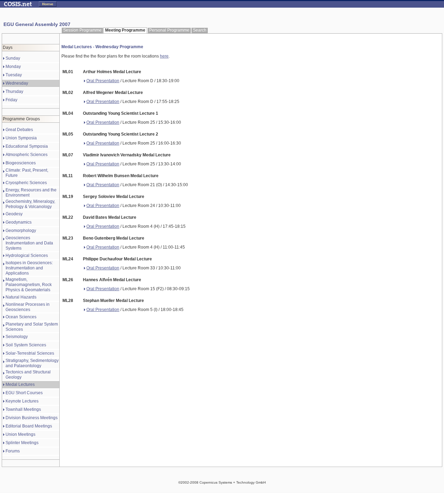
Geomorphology (21, 230)
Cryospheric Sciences (26, 182)
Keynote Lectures (22, 401)
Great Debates (19, 129)
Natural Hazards (21, 297)
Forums (13, 451)
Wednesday (17, 83)
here (164, 56)
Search (199, 30)
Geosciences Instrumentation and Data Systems (29, 243)
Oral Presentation (102, 80)
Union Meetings (20, 434)
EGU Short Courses (24, 392)
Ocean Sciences (21, 316)
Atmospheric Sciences (27, 154)
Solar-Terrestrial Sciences (30, 353)
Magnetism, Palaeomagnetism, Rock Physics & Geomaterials (29, 284)
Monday (13, 66)
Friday (11, 99)
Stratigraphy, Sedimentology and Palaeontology (32, 363)
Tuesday (14, 74)
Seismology (17, 336)
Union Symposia (21, 138)
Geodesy (14, 213)
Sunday (13, 58)
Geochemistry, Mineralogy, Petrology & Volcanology (30, 204)
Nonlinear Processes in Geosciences (28, 307)
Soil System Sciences (26, 345)
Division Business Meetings (32, 417)
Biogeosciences (21, 163)
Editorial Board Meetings (29, 426)
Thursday (14, 91)
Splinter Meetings (22, 442)
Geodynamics (19, 222)
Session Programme (82, 30)
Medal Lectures (20, 384)
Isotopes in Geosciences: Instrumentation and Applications (29, 268)
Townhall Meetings (23, 409)
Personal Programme (169, 30)
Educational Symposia (27, 146)
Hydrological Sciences (27, 255)
